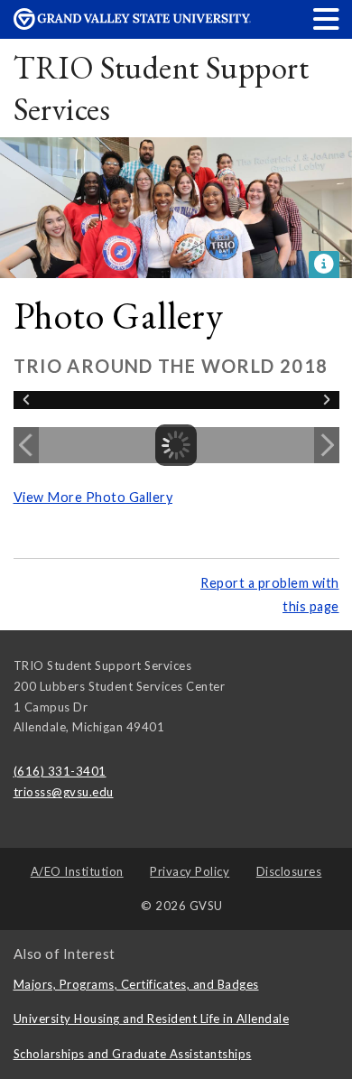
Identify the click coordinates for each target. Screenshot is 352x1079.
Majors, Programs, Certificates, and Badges (136, 984)
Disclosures (289, 871)
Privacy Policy (189, 871)
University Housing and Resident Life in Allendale (152, 1018)
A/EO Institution (77, 871)
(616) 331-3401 (60, 771)
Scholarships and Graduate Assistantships (133, 1053)
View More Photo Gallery (93, 497)
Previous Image (26, 445)
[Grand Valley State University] (133, 24)
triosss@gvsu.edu (64, 792)
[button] (326, 18)
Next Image (326, 445)
